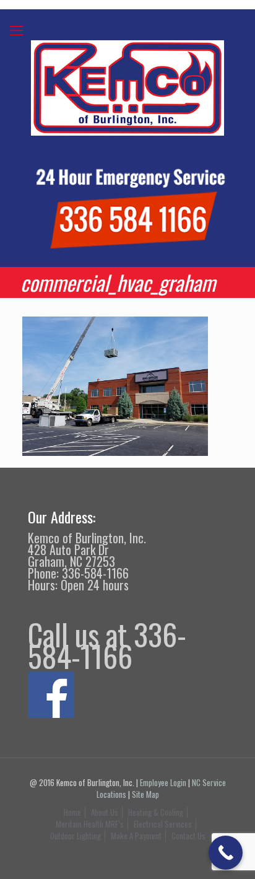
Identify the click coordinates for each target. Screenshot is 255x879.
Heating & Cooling (155, 812)
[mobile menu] (16, 29)
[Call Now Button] (226, 853)
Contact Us (188, 835)
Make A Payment (136, 835)
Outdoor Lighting (75, 835)
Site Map (145, 794)
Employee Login (163, 782)
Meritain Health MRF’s (90, 824)
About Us (104, 812)
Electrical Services (163, 824)
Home (72, 812)
